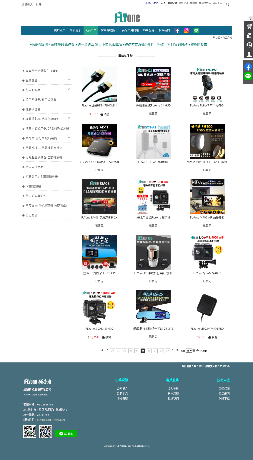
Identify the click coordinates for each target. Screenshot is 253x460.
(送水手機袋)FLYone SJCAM (153, 217)
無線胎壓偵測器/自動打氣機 (44, 157)
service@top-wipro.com (51, 419)
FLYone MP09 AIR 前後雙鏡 (207, 217)
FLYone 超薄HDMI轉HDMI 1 (99, 105)
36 (149, 350)
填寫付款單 (205, 3)
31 (118, 350)
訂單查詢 (217, 3)
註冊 (38, 4)
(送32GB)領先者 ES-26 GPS (99, 273)
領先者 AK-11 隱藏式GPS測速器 (99, 162)
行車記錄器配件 (36, 196)
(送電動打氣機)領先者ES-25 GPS (153, 328)
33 (130, 350)
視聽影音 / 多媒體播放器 (42, 177)
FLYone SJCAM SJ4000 (207, 273)
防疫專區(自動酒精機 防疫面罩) (46, 205)
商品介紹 (227, 37)
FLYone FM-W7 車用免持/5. (207, 105)
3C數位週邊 (33, 186)
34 (137, 350)
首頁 (217, 37)
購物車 (193, 3)
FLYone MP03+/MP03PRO (207, 328)
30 (112, 350)
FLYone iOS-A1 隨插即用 (153, 162)
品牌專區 (31, 80)
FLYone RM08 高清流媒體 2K (99, 217)
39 (167, 350)
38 (161, 350)
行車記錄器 (33, 90)
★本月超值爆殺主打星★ (42, 71)
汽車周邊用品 (34, 167)
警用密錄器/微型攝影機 (41, 100)
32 (124, 350)
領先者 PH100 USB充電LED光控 (207, 162)
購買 (106, 114)
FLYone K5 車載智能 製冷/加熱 (153, 273)
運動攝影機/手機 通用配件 (43, 119)
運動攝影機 (33, 109)
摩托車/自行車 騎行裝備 (41, 138)
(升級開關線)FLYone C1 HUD (153, 105)
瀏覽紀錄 (183, 3)
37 (155, 350)
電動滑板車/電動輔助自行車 (44, 148)
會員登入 (27, 4)
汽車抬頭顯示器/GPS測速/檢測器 (47, 128)
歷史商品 (31, 215)
